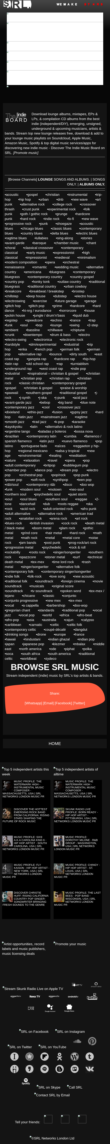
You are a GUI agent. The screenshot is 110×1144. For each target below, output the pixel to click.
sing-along (65, 238)
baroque (39, 243)
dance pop (44, 470)
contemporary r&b (41, 485)
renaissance (15, 267)
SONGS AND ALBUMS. (72, 179)
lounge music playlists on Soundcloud (41, 138)
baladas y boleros (52, 431)
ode (53, 649)
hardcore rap (65, 359)
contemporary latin (42, 436)
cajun (69, 620)
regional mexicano (33, 451)
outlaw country (70, 282)
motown (55, 489)
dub (47, 504)
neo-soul (77, 489)
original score (63, 586)
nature (11, 460)
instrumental (77, 195)
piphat (70, 649)
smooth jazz (15, 422)
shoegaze (64, 224)
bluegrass (57, 272)
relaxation (32, 460)
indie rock (52, 219)
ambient (12, 330)
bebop (45, 402)
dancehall (27, 504)
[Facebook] (63, 703)
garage (91, 301)
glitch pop (37, 306)
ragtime (82, 417)
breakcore (13, 291)
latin (34, 427)
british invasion (42, 523)
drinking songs (17, 634)
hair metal (54, 533)
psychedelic (52, 547)
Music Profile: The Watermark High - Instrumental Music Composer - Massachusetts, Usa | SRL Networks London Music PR (23, 789)
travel (53, 460)
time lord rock (63, 562)
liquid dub (81, 315)
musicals (37, 586)
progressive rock (18, 224)
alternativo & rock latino (64, 427)
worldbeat (29, 659)
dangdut (81, 629)
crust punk (31, 209)
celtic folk (75, 625)
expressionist (64, 253)
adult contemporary (21, 465)
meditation (78, 455)
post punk (52, 543)
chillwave (56, 330)
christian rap (60, 378)
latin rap (12, 364)
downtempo (33, 335)
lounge (56, 325)
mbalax (79, 644)
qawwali (12, 393)
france (79, 634)
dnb (60, 199)
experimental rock (62, 209)
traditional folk (16, 581)
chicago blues (32, 228)
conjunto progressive (22, 600)
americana (33, 272)
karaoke (79, 422)
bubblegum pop (76, 465)
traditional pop (74, 610)
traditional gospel (74, 393)
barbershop (56, 605)
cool (46, 407)
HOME (55, 743)
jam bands (28, 543)
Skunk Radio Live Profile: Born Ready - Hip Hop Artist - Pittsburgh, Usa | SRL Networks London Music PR (76, 815)
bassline (33, 330)
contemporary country (45, 277)
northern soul (16, 494)
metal (50, 538)
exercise (40, 301)
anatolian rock (31, 518)
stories (87, 238)
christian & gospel (38, 388)
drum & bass (61, 335)
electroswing (15, 301)
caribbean (13, 625)
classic (49, 596)
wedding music (67, 267)
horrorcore (68, 311)
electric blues (87, 233)
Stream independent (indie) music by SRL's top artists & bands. (54, 675)
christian (53, 195)
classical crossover (38, 248)
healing (55, 455)
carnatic (36, 625)
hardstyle (13, 344)
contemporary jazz (20, 407)
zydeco (50, 659)
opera (50, 262)
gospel (33, 195)
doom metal (42, 528)
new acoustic (84, 576)
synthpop (61, 480)
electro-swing (16, 340)
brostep (78, 291)
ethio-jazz (36, 412)
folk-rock (35, 576)
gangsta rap (37, 359)
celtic (55, 625)
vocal (10, 605)
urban (44, 199)
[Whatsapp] (33, 703)
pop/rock (59, 475)
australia (49, 620)
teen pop (85, 480)
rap (60, 364)
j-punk (60, 398)
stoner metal (55, 557)
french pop (44, 349)
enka (23, 349)
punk (44, 224)
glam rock (67, 528)
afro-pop (12, 620)
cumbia (70, 436)
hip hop (25, 199)
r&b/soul (12, 485)
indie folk (13, 576)
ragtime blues (16, 238)
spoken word (71, 591)
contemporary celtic (21, 629)
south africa (31, 654)
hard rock (28, 219)
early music (36, 253)
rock (9, 509)
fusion (57, 412)
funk (9, 325)
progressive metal (20, 547)
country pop (15, 282)
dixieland (13, 412)
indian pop (87, 639)
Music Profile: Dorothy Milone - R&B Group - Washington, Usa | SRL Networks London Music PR (76, 843)
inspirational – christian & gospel (53, 373)
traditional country (42, 286)
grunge (62, 214)
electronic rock (72, 340)
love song (57, 576)
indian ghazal (59, 639)
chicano (29, 596)
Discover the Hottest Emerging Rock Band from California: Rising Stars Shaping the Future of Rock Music (26, 815)
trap (92, 320)
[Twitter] (79, 703)
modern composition (21, 262)
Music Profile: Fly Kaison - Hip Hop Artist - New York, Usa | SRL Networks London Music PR (26, 870)
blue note (88, 402)
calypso (88, 620)
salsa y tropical (68, 451)
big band (65, 402)
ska (90, 504)
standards (46, 610)
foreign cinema (73, 581)
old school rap (38, 364)
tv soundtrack (42, 591)
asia (31, 620)
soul (24, 325)
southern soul (57, 499)
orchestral (71, 262)
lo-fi (71, 219)
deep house (36, 296)
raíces (60, 446)
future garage (66, 301)
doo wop (87, 485)
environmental (30, 455)
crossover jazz (69, 407)
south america (60, 654)
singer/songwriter (67, 552)
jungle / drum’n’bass (49, 315)
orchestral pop (31, 475)
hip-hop (89, 359)
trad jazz (39, 422)
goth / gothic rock (34, 214)
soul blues (29, 499)
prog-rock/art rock (82, 543)
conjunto (69, 596)
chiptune (78, 330)
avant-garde (15, 243)
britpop (50, 465)
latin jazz (26, 417)
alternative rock (33, 204)
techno (57, 320)
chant (92, 243)
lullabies (42, 238)
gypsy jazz (79, 412)
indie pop (79, 369)
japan (10, 644)
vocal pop (27, 615)
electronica (43, 340)
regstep (12, 320)
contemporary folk (20, 571)
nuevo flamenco (75, 441)
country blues (32, 233)
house (90, 311)
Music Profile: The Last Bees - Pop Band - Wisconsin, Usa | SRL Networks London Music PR (77, 898)
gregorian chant (18, 610)
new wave (80, 199)
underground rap (19, 369)
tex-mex (38, 562)
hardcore (78, 306)
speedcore (34, 320)
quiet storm (78, 494)
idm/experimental (43, 344)
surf (77, 557)
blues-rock (14, 523)
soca (9, 654)
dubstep (60, 296)
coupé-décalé (55, 629)
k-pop (59, 422)
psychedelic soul (47, 494)
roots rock (37, 552)
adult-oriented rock (58, 509)
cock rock (70, 523)
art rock (82, 518)
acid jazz (80, 398)
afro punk (89, 509)
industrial (72, 344)
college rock (63, 204)
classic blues (62, 228)
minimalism (87, 257)
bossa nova (84, 431)
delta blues (59, 233)
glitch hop (13, 306)
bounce (56, 354)
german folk (70, 349)
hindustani (32, 639)
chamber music (67, 243)
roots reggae (68, 504)
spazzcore (28, 557)
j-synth (25, 398)
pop (87, 460)
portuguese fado (34, 446)
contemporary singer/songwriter (66, 571)
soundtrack (44, 581)
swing (75, 325)
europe (60, 634)
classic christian (32, 383)
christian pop (32, 378)
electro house (86, 296)
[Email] (48, 703)
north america (30, 649)
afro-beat (85, 615)
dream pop (70, 470)
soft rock (38, 480)
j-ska (43, 398)
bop (39, 325)
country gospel (82, 277)
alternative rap (30, 354)
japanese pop (33, 644)
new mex (54, 600)
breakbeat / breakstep (47, 291)
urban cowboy (76, 286)
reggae (81, 499)
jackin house (15, 315)
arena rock (59, 518)
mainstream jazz (54, 417)
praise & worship (74, 388)
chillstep (12, 296)
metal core (72, 538)
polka (87, 649)
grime (57, 306)
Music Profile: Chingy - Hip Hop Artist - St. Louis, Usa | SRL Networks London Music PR (77, 870)
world (48, 615)
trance (76, 320)
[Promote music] (25, 153)
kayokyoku (14, 427)
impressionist (37, 257)
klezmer (59, 644)
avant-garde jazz (19, 402)
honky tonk (41, 282)
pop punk (82, 475)
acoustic (12, 195)
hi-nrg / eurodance (37, 311)
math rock (29, 538)
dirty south (79, 354)
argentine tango (18, 431)
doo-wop (80, 605)
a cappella (31, 605)
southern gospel (39, 393)
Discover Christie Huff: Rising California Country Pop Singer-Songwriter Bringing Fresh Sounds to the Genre (25, 898)
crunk (10, 335)
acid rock (28, 509)
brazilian (12, 436)
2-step (93, 325)
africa (65, 615)
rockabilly (13, 552)
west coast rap (52, 369)
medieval (63, 257)
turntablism (80, 364)
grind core (30, 533)
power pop (14, 480)
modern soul (30, 489)
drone (41, 634)
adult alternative (18, 514)
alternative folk (68, 567)
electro (84, 335)
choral (10, 248)
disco (68, 485)
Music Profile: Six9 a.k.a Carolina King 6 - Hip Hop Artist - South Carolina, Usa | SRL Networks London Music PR (25, 843)
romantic (40, 267)
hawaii (11, 639)
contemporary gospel (69, 383)
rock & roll (78, 547)
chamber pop (16, 470)
